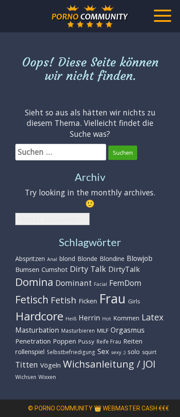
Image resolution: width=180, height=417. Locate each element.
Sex (103, 351)
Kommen (126, 318)
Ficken (88, 300)
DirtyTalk (124, 269)
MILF (102, 330)
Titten (26, 364)
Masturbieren (78, 330)
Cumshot (55, 269)
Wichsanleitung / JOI (109, 364)
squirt (149, 352)
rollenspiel (30, 352)
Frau (112, 298)
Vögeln (50, 365)
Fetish (63, 300)
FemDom (125, 283)
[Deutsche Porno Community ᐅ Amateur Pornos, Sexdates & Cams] (90, 16)
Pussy (86, 341)
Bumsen (27, 269)
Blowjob (139, 258)
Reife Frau (109, 341)
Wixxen (47, 376)
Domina (34, 282)
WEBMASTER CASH (130, 408)
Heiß (71, 318)
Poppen (64, 341)
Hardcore (39, 316)
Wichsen (25, 376)
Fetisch (31, 299)
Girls (134, 301)
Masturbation (37, 330)
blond (67, 258)
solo (134, 352)
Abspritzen (30, 258)
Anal (52, 259)
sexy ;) (118, 352)
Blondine (112, 258)
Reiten (132, 341)
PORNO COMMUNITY (64, 408)
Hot (106, 318)
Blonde (87, 258)
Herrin (89, 318)
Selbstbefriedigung (71, 351)
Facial (100, 284)
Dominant (73, 283)
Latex (152, 317)
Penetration (33, 341)
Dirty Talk (88, 269)
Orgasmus (128, 330)
